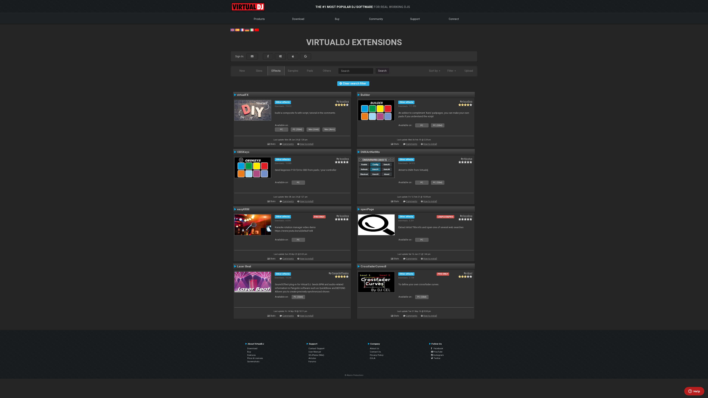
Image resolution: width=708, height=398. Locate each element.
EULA (372, 358)
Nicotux (468, 159)
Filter (450, 70)
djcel (469, 273)
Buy (337, 19)
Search (382, 70)
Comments (288, 144)
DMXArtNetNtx (370, 152)
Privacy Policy (377, 355)
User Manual (314, 351)
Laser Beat (244, 266)
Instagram (438, 355)
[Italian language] (252, 29)
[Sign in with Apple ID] (292, 56)
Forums (312, 361)
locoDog (344, 101)
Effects (276, 70)
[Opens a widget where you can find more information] (694, 391)
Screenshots (253, 361)
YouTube (437, 351)
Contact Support (316, 348)
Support (415, 19)
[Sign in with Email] (252, 56)
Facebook (437, 348)
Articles (312, 358)
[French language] (242, 29)
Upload (469, 70)
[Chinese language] (257, 29)
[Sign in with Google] (305, 56)
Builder (365, 95)
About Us (374, 348)
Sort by (433, 70)
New (242, 70)
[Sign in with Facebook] (268, 56)
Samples (293, 70)
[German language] (247, 29)
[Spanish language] (237, 29)
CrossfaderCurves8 (373, 266)
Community (376, 19)
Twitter (436, 358)
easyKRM (243, 209)
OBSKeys (243, 152)
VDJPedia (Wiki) (316, 355)
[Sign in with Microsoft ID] (280, 56)
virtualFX (243, 95)
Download (298, 19)
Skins (259, 70)
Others (327, 70)
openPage (367, 209)
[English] (232, 29)
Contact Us (375, 351)
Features (251, 355)
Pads (310, 70)
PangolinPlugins (340, 273)
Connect (454, 19)
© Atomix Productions (354, 375)
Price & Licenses (255, 358)
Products (259, 19)
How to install (306, 144)
